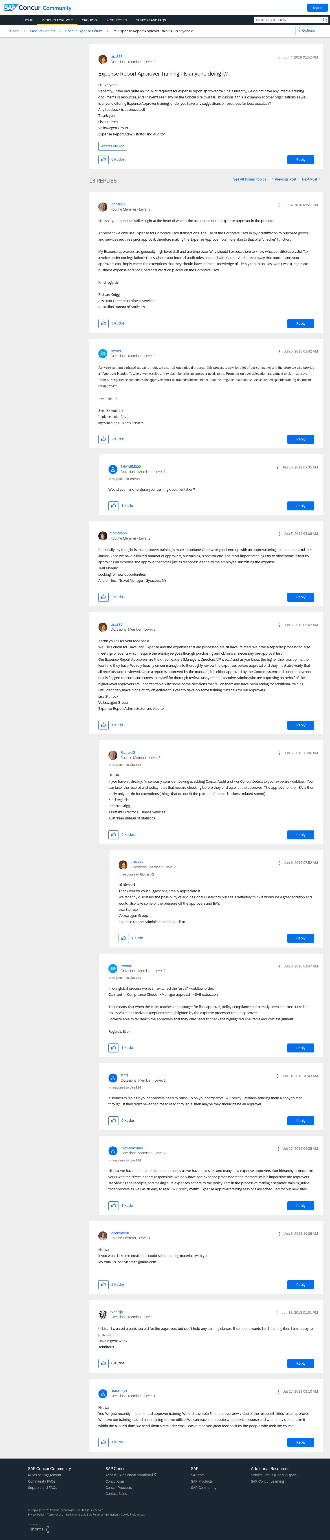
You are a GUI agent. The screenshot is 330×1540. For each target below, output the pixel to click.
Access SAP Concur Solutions (129, 1475)
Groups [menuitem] (88, 20)
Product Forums (42, 31)
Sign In (317, 7)
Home (15, 31)
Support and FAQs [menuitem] (151, 20)
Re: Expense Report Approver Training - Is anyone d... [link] (154, 31)
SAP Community (203, 1488)
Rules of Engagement (44, 1475)
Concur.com (115, 1481)
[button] (279, 57)
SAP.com (198, 1475)
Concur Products (119, 1488)
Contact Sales (116, 1494)
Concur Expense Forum (83, 31)
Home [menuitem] (28, 20)
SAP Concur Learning (267, 1481)
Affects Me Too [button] (112, 146)
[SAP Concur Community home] (22, 7)
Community (57, 8)
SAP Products (202, 1481)
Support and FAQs (42, 1488)
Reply (301, 159)
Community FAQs (41, 1481)
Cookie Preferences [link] (133, 1514)
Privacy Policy (36, 1514)
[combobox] (291, 20)
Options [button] (308, 30)
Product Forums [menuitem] (56, 20)
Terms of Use (55, 1514)
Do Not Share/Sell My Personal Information (92, 1514)
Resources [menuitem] (115, 20)
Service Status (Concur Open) (274, 1475)
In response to (124, 479)
